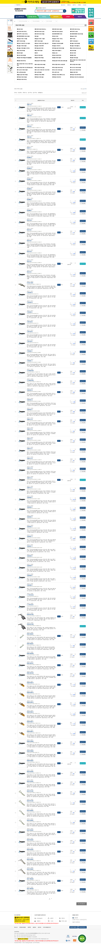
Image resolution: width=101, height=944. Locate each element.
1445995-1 (30, 585)
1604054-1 (30, 507)
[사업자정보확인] (34, 933)
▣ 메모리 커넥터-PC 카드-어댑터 (23, 43)
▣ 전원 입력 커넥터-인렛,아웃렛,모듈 (59, 60)
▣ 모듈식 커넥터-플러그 (75, 45)
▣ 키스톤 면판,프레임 (21, 72)
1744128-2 (30, 331)
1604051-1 (30, 536)
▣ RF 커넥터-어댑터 (39, 41)
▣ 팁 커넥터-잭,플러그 (56, 50)
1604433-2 (30, 390)
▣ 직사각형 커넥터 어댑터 (75, 64)
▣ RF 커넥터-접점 (56, 41)
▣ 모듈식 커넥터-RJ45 (39, 45)
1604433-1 (30, 409)
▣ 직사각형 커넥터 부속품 (40, 64)
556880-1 (29, 210)
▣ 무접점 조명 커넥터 (39, 48)
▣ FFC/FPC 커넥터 (74, 31)
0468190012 (30, 702)
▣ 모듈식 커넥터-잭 (56, 45)
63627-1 (29, 148)
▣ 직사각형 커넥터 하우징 (57, 67)
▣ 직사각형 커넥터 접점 (39, 67)
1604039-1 (30, 565)
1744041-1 (30, 361)
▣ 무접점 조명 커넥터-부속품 (58, 48)
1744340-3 (30, 292)
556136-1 (29, 230)
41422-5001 (30, 283)
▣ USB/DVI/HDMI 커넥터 (57, 33)
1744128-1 (30, 341)
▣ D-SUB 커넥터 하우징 (21, 31)
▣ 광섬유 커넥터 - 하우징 (57, 38)
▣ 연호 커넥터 (20, 29)
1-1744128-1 (30, 604)
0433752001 (30, 781)
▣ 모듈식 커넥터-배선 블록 (57, 43)
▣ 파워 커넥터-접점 (39, 55)
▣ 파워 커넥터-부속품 (21, 55)
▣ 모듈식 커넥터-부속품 (75, 43)
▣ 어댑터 (37, 36)
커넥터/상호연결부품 (35, 21)
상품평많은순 (40, 92)
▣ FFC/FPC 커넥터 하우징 (22, 33)
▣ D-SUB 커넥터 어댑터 (57, 29)
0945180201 (30, 634)
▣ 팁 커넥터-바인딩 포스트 (75, 48)
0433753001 (30, 771)
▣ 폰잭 (36, 53)
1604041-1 (30, 546)
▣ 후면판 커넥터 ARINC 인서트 (58, 74)
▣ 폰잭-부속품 (73, 50)
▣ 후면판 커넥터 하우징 (22, 79)
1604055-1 (30, 497)
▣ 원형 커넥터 (73, 55)
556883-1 (29, 179)
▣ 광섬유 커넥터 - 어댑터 (40, 38)
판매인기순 (25, 92)
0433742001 (30, 849)
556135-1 (29, 261)
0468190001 (30, 760)
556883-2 (29, 157)
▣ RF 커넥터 (72, 38)
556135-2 (29, 251)
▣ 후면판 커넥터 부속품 (22, 77)
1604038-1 (30, 575)
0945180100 (30, 673)
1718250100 (30, 380)
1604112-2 (30, 458)
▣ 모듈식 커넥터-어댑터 (22, 45)
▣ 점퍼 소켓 (54, 53)
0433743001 (30, 840)
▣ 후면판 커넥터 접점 (39, 77)
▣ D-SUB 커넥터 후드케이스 (40, 29)
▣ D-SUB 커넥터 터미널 (75, 29)
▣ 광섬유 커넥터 (73, 36)
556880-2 (29, 189)
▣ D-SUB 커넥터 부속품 (39, 33)
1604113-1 (30, 439)
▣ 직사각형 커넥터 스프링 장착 (58, 64)
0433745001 (30, 830)
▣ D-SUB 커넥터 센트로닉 (57, 31)
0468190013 (30, 683)
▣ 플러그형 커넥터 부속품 (22, 74)
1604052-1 (30, 526)
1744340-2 (30, 302)
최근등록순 (20, 92)
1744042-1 (30, 351)
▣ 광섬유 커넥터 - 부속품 (22, 38)
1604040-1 (30, 556)
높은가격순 (35, 92)
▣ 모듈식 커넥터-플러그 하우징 (23, 48)
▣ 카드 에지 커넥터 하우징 (75, 69)
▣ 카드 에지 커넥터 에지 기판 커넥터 (42, 69)
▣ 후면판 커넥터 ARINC (39, 74)
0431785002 (30, 888)
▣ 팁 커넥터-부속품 (21, 50)
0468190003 (30, 741)
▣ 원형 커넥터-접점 (74, 57)
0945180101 (30, 663)
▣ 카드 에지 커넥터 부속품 (75, 67)
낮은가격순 (30, 92)
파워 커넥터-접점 (49, 21)
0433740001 (30, 859)
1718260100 (30, 370)
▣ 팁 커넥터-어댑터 (39, 50)
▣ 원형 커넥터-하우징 (21, 60)
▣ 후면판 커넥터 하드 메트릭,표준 (77, 77)
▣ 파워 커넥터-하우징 (56, 55)
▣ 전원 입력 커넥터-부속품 (40, 60)
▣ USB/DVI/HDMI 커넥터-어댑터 (23, 36)
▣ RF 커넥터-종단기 (74, 41)
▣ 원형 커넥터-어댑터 (56, 57)
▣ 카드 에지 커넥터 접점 (57, 69)
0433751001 (30, 791)
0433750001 (30, 810)
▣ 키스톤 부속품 (38, 72)
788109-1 (29, 126)
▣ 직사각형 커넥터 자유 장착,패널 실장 (25, 67)
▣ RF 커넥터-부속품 (21, 41)
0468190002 (30, 751)
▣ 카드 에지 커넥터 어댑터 (22, 69)
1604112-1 (30, 478)
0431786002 (30, 879)
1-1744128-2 (30, 595)
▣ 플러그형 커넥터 (74, 72)
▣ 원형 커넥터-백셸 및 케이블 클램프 (24, 57)
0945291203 (30, 614)
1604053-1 (30, 517)
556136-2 (29, 220)
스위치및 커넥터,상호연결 (22, 21)
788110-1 (29, 104)
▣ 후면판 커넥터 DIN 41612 (75, 74)
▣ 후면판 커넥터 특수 (56, 77)
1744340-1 (30, 312)
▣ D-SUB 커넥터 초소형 (39, 31)
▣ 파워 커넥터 (55, 36)
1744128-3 (30, 322)
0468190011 (30, 722)
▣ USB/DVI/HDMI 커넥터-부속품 (76, 33)
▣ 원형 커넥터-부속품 (39, 57)
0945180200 (30, 653)
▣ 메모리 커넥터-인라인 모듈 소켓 (41, 43)
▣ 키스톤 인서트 (55, 72)
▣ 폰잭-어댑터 (20, 53)
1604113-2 (30, 419)
